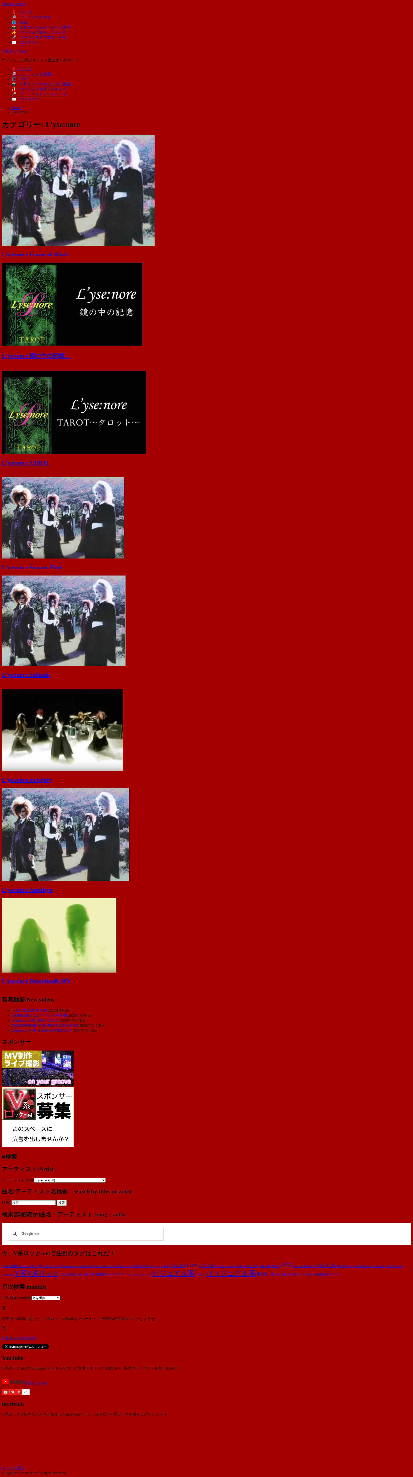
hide (127, 1266)
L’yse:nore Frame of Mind (34, 254)
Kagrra (154, 1266)
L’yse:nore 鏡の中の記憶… (36, 356)
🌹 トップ (21, 12)
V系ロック (43, 1273)
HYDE (145, 1266)
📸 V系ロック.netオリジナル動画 (41, 27)
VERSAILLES (394, 1266)
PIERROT (342, 1266)
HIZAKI (135, 1266)
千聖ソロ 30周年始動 (29, 1010)
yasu (79, 1274)
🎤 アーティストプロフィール (38, 37)
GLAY (119, 1266)
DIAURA (86, 1266)
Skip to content (13, 4)
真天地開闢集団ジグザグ (323, 1274)
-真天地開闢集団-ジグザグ (20, 1266)
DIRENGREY (103, 1266)
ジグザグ (145, 1274)
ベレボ (200, 1274)
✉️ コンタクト (25, 42)
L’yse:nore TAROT (25, 462)
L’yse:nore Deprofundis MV (36, 981)
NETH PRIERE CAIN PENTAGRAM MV (45, 1025)
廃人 (277, 1274)
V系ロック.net (14, 51)
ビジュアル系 (173, 1273)
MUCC (276, 1266)
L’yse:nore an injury (27, 780)
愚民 (284, 1274)
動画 (261, 1274)
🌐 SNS (19, 22)
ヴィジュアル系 (231, 1273)
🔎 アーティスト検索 (31, 17)
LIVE (192, 1265)
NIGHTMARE (303, 1266)
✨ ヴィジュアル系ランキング (38, 32)
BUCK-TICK (48, 1266)
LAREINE (177, 1266)
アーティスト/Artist (18, 1180)
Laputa (163, 1266)
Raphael (353, 1266)
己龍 (270, 1274)
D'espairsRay (69, 1266)
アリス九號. (132, 1274)
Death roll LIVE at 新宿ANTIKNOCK (41, 1031)
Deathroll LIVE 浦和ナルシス (35, 1020)
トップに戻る (13, 1468)
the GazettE (378, 1266)
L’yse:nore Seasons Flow (32, 567)
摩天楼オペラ (296, 1274)
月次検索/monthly (16, 1298)
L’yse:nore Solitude (25, 675)
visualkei (8, 1274)
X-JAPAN (69, 1274)
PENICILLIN (325, 1266)
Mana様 (265, 1266)
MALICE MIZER (247, 1266)
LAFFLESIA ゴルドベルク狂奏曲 (39, 1015)
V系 (20, 1273)
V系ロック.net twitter (19, 1338)
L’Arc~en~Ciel (226, 1266)
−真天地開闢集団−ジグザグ (103, 1274)
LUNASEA (208, 1266)
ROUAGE (365, 1266)
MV (286, 1265)
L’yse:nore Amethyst (27, 890)
